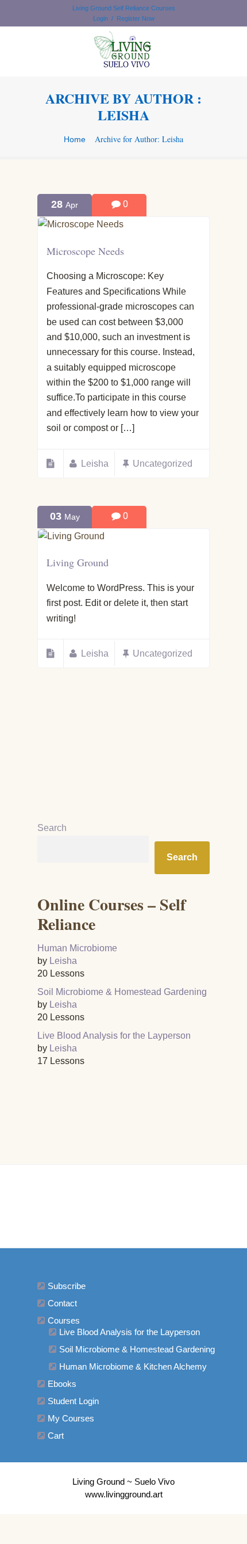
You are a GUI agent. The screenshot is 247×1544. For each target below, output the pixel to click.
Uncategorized (162, 463)
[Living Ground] (71, 536)
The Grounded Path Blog (122, 1202)
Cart (56, 1435)
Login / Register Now (124, 18)
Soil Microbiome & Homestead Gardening (122, 992)
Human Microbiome (77, 948)
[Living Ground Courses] (123, 52)
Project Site (122, 1186)
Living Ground (78, 562)
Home (75, 139)
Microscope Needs (85, 251)
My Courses (71, 1418)
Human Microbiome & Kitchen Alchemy (133, 1366)
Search (52, 828)
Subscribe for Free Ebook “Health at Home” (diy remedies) (126, 1220)
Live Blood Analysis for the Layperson (114, 1035)
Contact (62, 1303)
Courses (64, 1320)
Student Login (73, 1401)
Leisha (95, 463)
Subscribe (67, 1286)
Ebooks (62, 1384)
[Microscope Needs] (81, 224)
